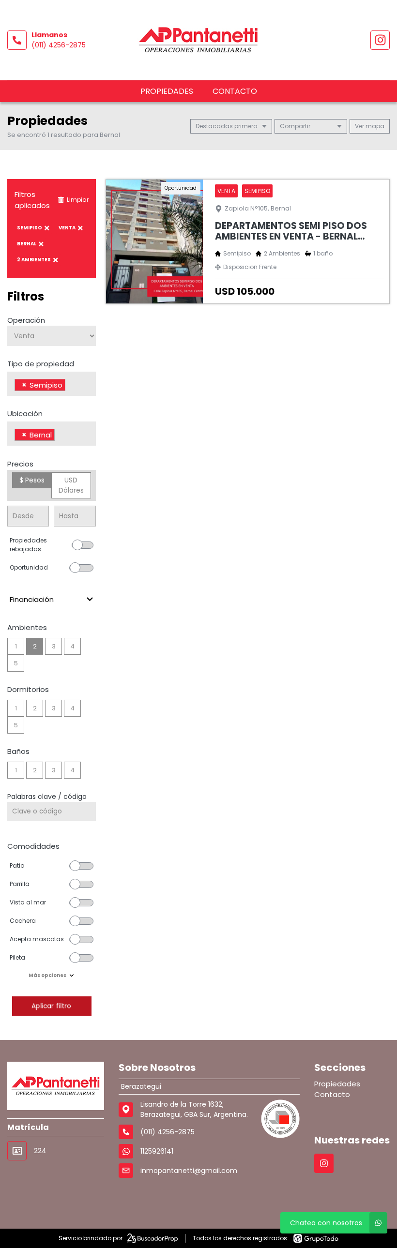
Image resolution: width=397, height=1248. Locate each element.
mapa (374, 126)
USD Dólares (71, 485)
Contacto (235, 91)
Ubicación (25, 413)
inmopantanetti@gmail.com (188, 1170)
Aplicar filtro (51, 1005)
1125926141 (156, 1151)
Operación (26, 320)
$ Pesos (32, 480)
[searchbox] (70, 386)
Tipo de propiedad (40, 364)
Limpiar (78, 199)
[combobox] (51, 384)
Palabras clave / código (47, 796)
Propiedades (166, 91)
